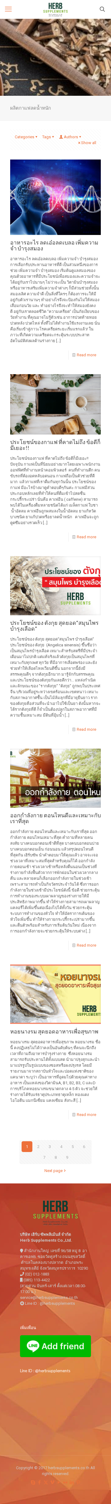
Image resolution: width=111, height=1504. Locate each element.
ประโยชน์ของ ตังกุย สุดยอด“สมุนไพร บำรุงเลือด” (54, 625)
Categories (24, 137)
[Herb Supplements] (55, 9)
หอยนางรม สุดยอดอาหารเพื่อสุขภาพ (54, 1031)
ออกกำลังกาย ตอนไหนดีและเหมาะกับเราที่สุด (55, 818)
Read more (86, 355)
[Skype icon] (33, 1482)
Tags (46, 137)
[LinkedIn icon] (71, 1482)
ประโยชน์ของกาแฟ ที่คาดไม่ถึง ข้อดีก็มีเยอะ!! (55, 445)
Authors (71, 137)
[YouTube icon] (58, 1482)
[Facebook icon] (39, 1482)
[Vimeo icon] (52, 1482)
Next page (53, 1170)
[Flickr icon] (65, 1482)
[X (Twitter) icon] (45, 1482)
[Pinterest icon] (78, 1482)
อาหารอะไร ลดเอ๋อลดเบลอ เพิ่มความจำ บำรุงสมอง (54, 245)
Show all (88, 142)
